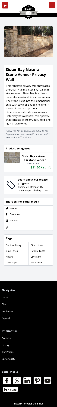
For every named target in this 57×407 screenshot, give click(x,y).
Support (6, 317)
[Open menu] (52, 5)
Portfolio (6, 338)
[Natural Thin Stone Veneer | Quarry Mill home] (28, 13)
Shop (4, 304)
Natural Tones (38, 250)
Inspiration (7, 311)
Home (5, 297)
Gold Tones (12, 250)
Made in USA (37, 262)
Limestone (36, 256)
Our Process (8, 351)
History (5, 345)
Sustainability (8, 358)
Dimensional (37, 245)
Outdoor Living (13, 245)
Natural (9, 256)
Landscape (11, 262)
